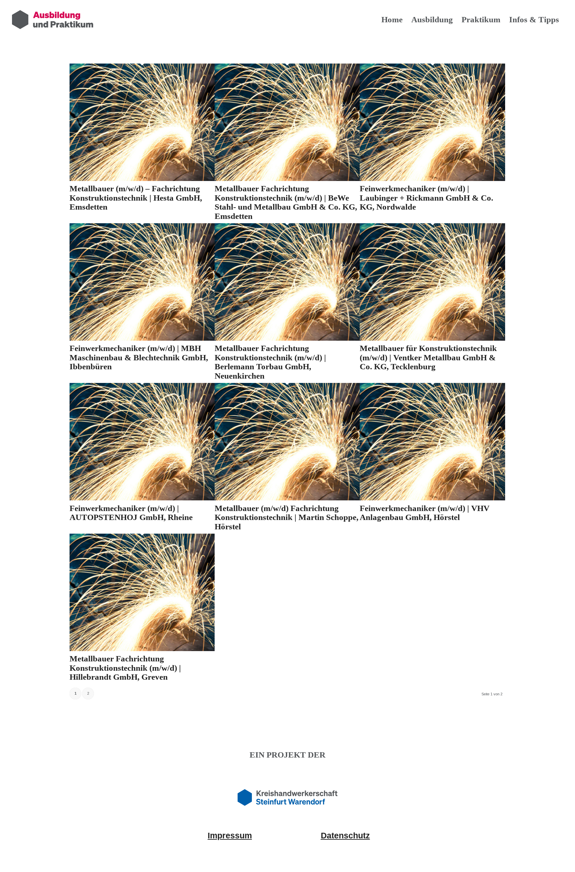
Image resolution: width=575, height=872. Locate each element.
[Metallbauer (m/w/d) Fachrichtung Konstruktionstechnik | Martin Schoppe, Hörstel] (287, 498)
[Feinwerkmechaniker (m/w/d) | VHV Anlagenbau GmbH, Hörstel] (432, 498)
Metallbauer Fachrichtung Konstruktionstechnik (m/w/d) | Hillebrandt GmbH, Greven (125, 667)
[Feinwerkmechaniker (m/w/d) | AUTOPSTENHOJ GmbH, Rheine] (142, 498)
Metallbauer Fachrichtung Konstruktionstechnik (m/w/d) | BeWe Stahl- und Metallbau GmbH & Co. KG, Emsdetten (286, 202)
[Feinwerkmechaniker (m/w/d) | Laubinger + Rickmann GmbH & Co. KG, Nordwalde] (432, 179)
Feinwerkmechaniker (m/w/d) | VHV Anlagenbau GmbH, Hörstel (424, 513)
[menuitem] (392, 19)
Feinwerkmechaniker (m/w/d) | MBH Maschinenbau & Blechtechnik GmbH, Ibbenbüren (139, 357)
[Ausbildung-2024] (53, 19)
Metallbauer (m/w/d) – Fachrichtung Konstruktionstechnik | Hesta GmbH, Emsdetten (136, 197)
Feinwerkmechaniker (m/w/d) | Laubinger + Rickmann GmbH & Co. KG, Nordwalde (426, 197)
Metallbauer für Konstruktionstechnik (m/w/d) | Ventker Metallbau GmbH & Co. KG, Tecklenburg (428, 357)
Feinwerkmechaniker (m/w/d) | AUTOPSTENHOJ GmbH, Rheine (131, 513)
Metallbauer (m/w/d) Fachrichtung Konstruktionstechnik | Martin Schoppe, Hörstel (286, 517)
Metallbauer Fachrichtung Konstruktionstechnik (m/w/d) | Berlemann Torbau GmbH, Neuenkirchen (270, 362)
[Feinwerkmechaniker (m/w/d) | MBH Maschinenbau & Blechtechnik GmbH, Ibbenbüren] (142, 338)
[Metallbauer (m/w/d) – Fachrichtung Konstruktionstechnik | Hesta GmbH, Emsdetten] (142, 179)
